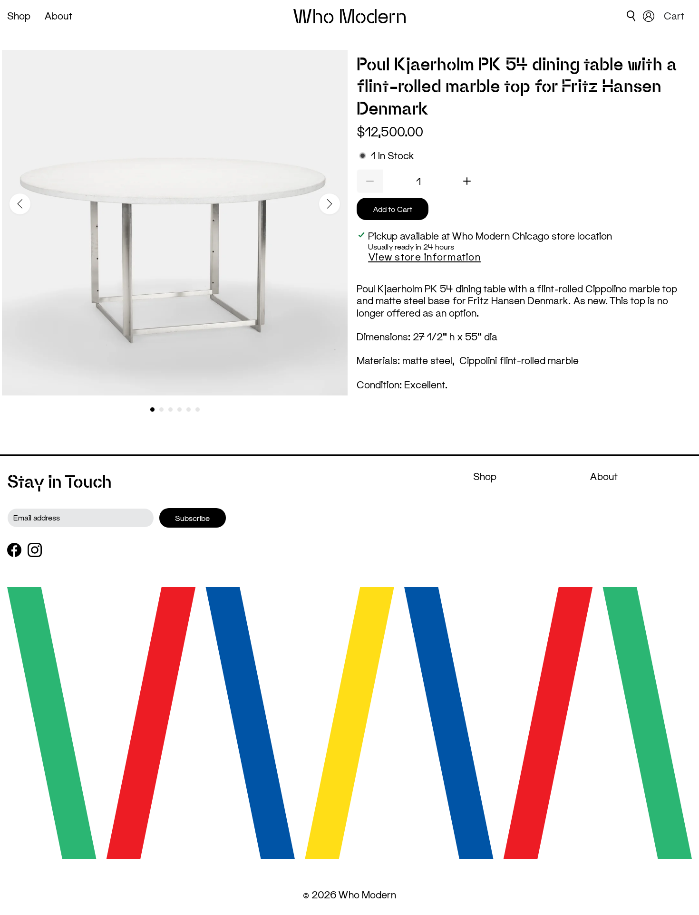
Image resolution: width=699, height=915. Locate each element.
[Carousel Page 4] (179, 409)
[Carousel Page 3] (170, 409)
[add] (467, 181)
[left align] (20, 203)
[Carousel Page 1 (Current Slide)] (152, 409)
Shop (18, 16)
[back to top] (677, 885)
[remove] (370, 181)
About (58, 16)
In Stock (392, 156)
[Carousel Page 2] (161, 409)
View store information (424, 256)
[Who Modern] (349, 16)
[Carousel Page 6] (197, 409)
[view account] (648, 16)
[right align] (329, 203)
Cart (675, 16)
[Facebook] (14, 550)
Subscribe (192, 517)
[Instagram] (35, 550)
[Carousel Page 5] (188, 409)
